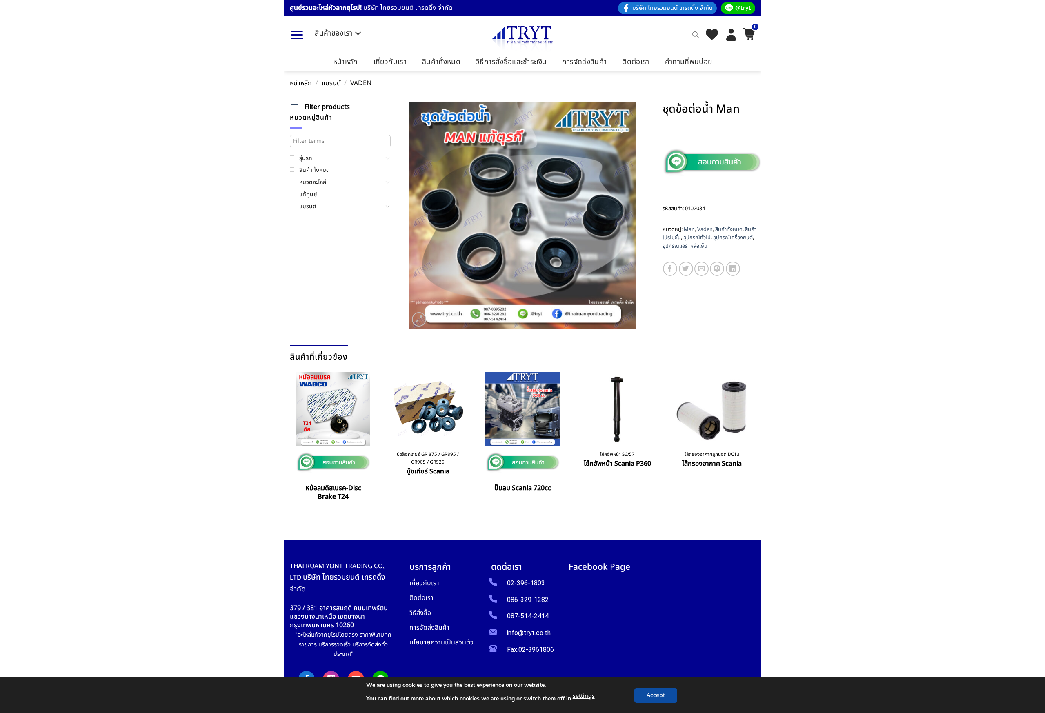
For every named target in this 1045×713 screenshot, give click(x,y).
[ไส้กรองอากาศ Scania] (712, 409)
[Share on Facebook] (670, 269)
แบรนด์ (331, 83)
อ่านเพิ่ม (333, 515)
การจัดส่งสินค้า (584, 61)
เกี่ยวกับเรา (390, 61)
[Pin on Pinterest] (717, 269)
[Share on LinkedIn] (733, 269)
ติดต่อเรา (635, 61)
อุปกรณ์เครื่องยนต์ (733, 237)
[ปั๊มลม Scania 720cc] (522, 409)
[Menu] (297, 34)
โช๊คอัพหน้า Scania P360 (617, 464)
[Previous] (293, 443)
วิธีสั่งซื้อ (420, 613)
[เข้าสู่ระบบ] (731, 35)
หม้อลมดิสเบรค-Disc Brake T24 (333, 492)
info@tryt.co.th (529, 633)
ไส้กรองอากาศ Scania (712, 464)
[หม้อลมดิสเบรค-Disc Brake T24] (333, 409)
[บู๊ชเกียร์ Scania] (428, 409)
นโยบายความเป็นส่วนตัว (441, 642)
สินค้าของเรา (334, 33)
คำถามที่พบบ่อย (688, 61)
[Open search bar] (695, 34)
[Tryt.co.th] (522, 39)
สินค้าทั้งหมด (441, 61)
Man (689, 229)
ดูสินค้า (522, 507)
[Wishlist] (712, 35)
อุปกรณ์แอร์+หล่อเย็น (685, 246)
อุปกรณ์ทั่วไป (697, 237)
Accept (656, 695)
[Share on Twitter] (686, 269)
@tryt (743, 8)
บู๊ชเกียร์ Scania (428, 471)
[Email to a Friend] (701, 269)
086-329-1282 (528, 600)
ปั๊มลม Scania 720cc (522, 488)
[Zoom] (419, 319)
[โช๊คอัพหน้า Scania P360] (617, 409)
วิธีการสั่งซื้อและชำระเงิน (511, 61)
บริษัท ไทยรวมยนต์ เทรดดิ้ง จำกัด (672, 8)
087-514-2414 (528, 616)
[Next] (752, 443)
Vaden (360, 83)
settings (584, 696)
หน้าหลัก (345, 61)
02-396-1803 (526, 583)
